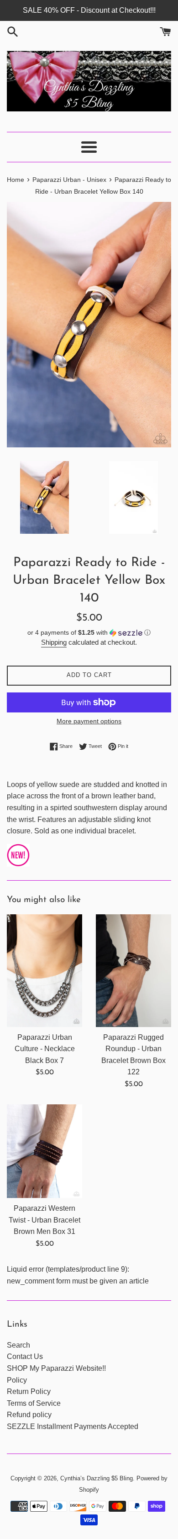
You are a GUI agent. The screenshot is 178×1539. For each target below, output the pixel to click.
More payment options (89, 721)
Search (18, 1345)
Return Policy (29, 1391)
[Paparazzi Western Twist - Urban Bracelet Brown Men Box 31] (44, 1151)
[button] (89, 632)
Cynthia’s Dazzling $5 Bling (96, 1478)
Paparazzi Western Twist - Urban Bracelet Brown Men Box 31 (44, 1219)
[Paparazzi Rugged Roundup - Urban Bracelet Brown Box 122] (133, 970)
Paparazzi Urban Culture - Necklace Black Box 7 (45, 1048)
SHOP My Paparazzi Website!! (56, 1368)
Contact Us (25, 1356)
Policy (17, 1380)
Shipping (54, 642)
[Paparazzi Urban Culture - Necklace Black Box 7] (44, 970)
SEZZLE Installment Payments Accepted (72, 1426)
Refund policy (29, 1415)
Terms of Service (34, 1403)
